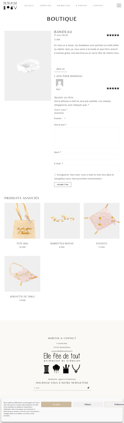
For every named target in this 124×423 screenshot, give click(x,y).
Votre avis (60, 124)
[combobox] (60, 118)
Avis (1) (61, 69)
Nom (57, 152)
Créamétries (70, 379)
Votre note (60, 110)
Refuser (88, 404)
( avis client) (61, 35)
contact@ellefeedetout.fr (62, 351)
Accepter (56, 404)
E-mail (58, 163)
